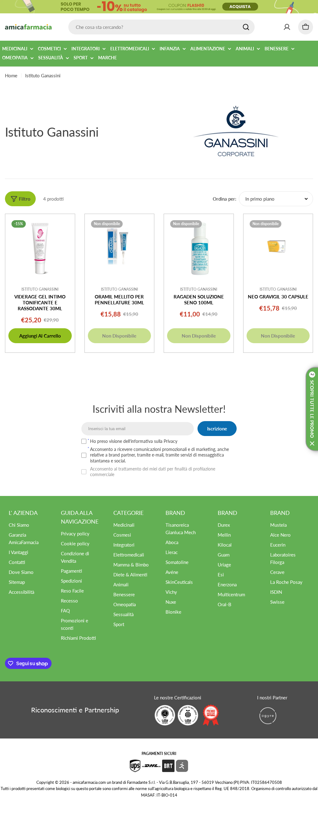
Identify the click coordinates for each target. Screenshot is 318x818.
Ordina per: (224, 199)
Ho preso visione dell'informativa (133, 441)
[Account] (287, 27)
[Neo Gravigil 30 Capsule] (278, 248)
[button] (312, 409)
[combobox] (161, 27)
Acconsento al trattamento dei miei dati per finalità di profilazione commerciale (152, 471)
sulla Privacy (165, 441)
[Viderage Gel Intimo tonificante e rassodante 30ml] (40, 248)
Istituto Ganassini (39, 289)
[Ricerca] (246, 27)
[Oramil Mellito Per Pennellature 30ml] (119, 248)
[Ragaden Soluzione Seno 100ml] (198, 248)
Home (11, 75)
